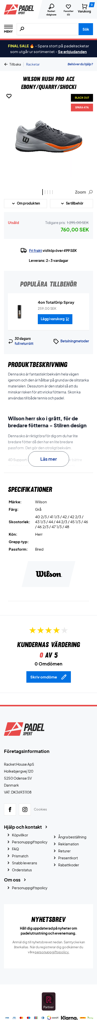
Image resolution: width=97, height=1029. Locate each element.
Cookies (40, 809)
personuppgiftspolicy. (52, 952)
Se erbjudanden (72, 51)
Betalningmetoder (74, 341)
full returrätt (24, 344)
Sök (86, 29)
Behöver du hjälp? (80, 64)
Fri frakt (35, 250)
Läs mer (48, 459)
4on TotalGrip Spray (56, 302)
